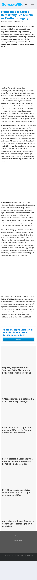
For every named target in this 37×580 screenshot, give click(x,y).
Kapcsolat (18, 540)
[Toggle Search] (26, 4)
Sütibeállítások (29, 555)
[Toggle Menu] (32, 4)
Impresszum (18, 536)
